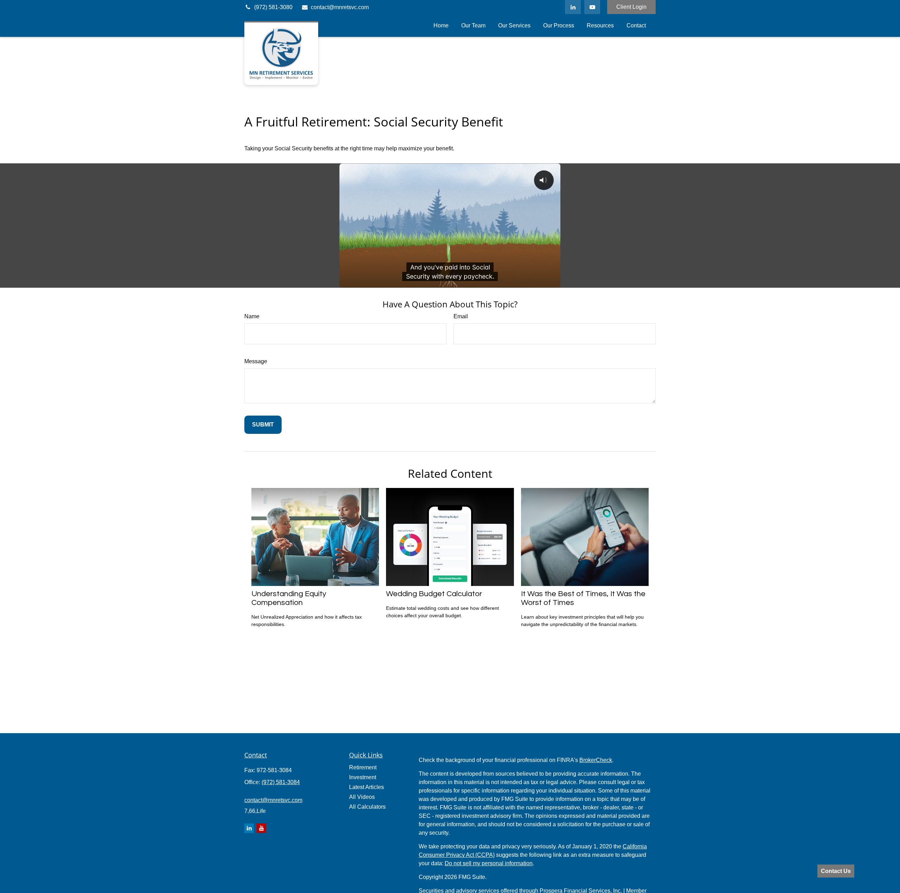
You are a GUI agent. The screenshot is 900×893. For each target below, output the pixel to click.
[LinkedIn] (573, 7)
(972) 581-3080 (273, 7)
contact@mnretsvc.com (340, 7)
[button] (441, 25)
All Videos (362, 797)
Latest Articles (366, 787)
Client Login (631, 7)
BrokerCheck (595, 760)
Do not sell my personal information (489, 863)
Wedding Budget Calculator (434, 594)
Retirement (363, 767)
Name (251, 316)
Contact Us (836, 871)
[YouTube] (592, 7)
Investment (362, 777)
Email (461, 316)
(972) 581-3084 (281, 782)
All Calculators (367, 807)
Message (255, 361)
